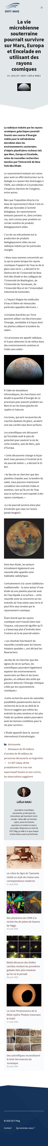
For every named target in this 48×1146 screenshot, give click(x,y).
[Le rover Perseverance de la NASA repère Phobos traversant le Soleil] (24, 1004)
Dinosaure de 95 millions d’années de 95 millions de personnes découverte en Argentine (23, 753)
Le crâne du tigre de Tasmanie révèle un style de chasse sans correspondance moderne (23, 877)
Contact (8, 1128)
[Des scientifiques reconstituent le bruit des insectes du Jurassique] (24, 1049)
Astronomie (14, 744)
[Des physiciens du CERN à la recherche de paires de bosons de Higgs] (24, 911)
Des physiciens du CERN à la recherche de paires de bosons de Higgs (23, 921)
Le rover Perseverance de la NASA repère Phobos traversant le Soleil (24, 1014)
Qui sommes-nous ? (25, 1128)
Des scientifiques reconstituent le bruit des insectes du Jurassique (23, 1059)
